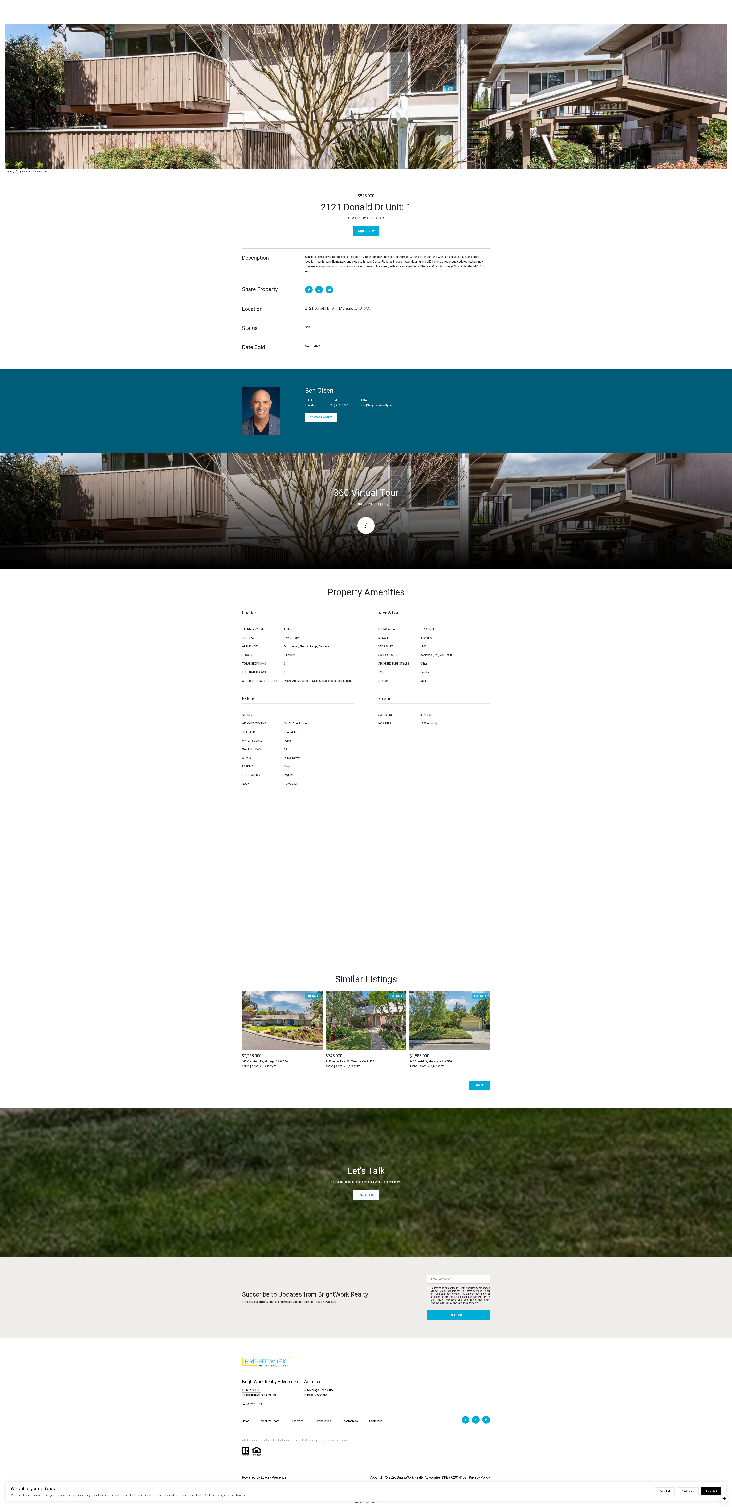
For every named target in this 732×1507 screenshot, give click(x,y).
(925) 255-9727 (338, 405)
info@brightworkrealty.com (259, 1395)
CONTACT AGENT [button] (321, 417)
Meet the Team (270, 1420)
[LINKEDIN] (486, 1420)
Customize (688, 1491)
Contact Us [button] (366, 1195)
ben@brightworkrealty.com (377, 405)
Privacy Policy (470, 1303)
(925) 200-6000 (251, 1390)
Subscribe (458, 1315)
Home (245, 1420)
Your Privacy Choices (366, 1502)
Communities (323, 1420)
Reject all (665, 1491)
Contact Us (375, 1420)
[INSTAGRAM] (476, 1420)
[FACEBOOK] (465, 1420)
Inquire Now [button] (366, 231)
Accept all (711, 1491)
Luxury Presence (274, 1477)
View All (479, 1085)
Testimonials (350, 1420)
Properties (297, 1420)
